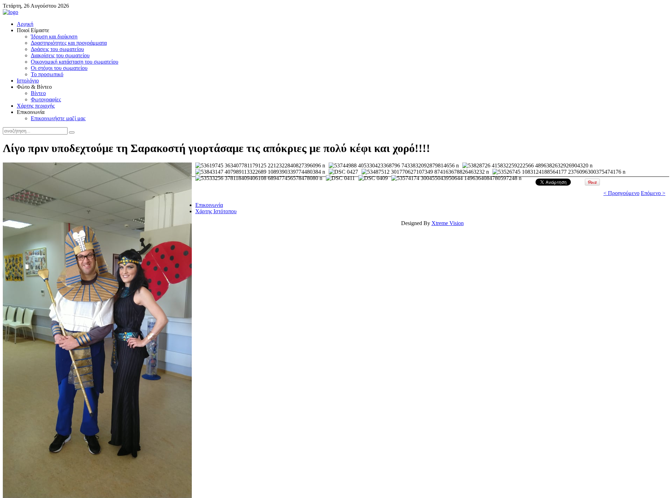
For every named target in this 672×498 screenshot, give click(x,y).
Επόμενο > (653, 193)
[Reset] (72, 132)
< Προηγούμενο (621, 193)
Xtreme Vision (448, 223)
